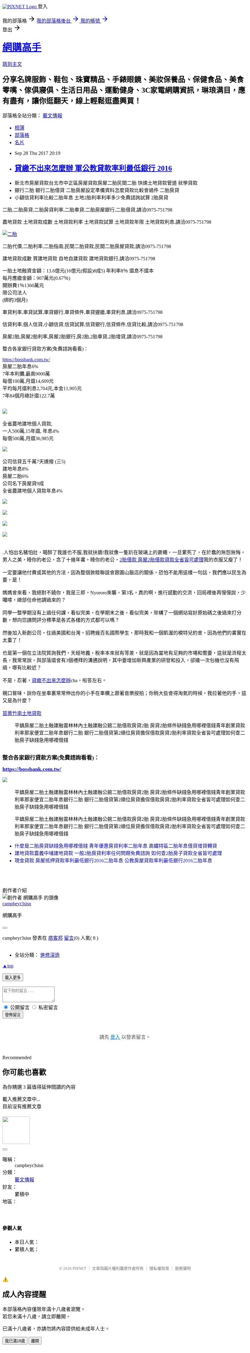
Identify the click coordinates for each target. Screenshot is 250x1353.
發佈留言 (13, 1015)
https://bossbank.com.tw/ (26, 359)
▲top (7, 965)
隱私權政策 (159, 1268)
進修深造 (50, 955)
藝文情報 (52, 115)
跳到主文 (12, 64)
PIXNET (79, 1268)
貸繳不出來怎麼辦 (51, 680)
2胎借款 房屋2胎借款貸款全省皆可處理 (162, 559)
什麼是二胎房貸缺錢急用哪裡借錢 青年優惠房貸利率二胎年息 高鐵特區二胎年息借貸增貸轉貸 (116, 846)
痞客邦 (55, 938)
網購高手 (21, 47)
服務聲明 (183, 1268)
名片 (19, 142)
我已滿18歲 (15, 1341)
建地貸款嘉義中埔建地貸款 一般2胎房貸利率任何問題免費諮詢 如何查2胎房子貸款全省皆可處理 (118, 853)
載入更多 (13, 977)
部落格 (22, 135)
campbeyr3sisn (16, 903)
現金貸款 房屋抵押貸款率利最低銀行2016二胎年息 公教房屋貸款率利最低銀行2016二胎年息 (113, 860)
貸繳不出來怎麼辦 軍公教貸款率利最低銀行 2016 (93, 168)
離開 (35, 1341)
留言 (69, 938)
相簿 (19, 127)
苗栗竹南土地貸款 (21, 713)
